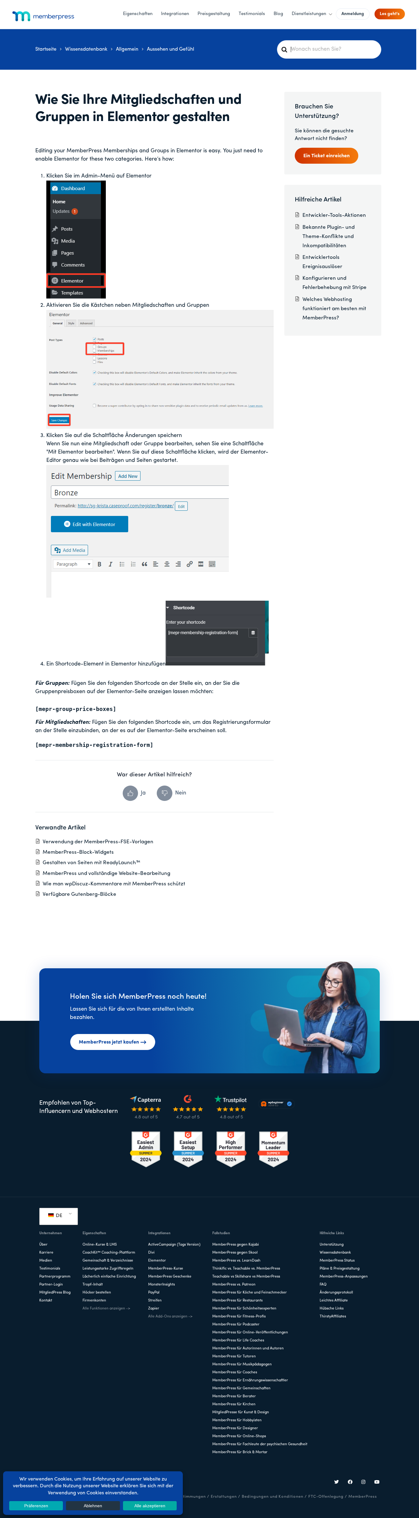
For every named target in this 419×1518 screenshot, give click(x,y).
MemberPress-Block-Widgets (78, 852)
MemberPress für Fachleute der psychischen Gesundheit (259, 1444)
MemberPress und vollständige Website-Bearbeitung (106, 873)
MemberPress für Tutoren (234, 1356)
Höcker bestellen (97, 1292)
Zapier (153, 1308)
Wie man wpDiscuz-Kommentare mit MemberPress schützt (114, 884)
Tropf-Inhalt (93, 1284)
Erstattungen (224, 1497)
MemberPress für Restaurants (237, 1300)
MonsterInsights (161, 1284)
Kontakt (45, 1300)
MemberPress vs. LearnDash (236, 1260)
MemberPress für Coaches (234, 1372)
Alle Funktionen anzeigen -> (106, 1308)
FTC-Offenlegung (326, 1497)
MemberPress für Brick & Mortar (239, 1452)
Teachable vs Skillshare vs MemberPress (246, 1276)
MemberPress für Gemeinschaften (241, 1388)
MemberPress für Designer (235, 1428)
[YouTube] (377, 1483)
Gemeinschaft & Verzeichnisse (108, 1260)
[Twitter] (336, 1483)
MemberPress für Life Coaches (238, 1340)
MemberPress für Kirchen (234, 1404)
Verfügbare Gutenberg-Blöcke (79, 894)
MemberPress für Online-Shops (239, 1436)
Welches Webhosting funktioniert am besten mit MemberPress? (334, 309)
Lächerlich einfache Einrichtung (109, 1276)
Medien (45, 1260)
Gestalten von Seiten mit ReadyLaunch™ (91, 862)
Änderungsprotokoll (336, 1292)
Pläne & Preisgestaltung (339, 1268)
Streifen (155, 1300)
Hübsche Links (332, 1308)
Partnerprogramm (55, 1276)
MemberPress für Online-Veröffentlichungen (250, 1332)
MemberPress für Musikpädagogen (242, 1364)
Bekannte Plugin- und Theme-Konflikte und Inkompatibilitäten (328, 236)
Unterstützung (332, 1245)
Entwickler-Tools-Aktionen (334, 215)
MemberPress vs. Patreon (234, 1284)
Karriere (46, 1253)
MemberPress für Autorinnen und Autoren (248, 1348)
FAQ (323, 1284)
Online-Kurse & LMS (100, 1245)
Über (43, 1245)
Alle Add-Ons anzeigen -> (170, 1316)
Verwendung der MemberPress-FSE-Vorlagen (98, 842)
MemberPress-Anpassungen (344, 1276)
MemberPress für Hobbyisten (237, 1420)
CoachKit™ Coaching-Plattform (109, 1253)
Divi (151, 1253)
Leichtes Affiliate (334, 1300)
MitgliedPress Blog (55, 1292)
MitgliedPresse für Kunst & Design (240, 1412)
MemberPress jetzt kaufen (109, 1042)
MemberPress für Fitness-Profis (239, 1316)
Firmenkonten (94, 1300)
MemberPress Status (337, 1260)
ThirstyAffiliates (333, 1316)
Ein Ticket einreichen (326, 156)
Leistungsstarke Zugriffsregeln (108, 1268)
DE (58, 1215)
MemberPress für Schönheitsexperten (244, 1308)
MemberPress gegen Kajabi (235, 1245)
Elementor (157, 1260)
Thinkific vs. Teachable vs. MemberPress (246, 1268)
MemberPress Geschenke (169, 1276)
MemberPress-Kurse (165, 1268)
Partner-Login (51, 1284)
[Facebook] (350, 1483)
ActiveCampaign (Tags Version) (174, 1245)
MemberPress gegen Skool (235, 1253)
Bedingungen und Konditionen (272, 1497)
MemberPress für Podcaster (235, 1324)
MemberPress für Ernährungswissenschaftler (250, 1380)
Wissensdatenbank (335, 1253)
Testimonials (49, 1268)
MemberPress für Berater (234, 1396)
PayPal (154, 1292)
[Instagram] (363, 1483)
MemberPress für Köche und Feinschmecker (249, 1292)
